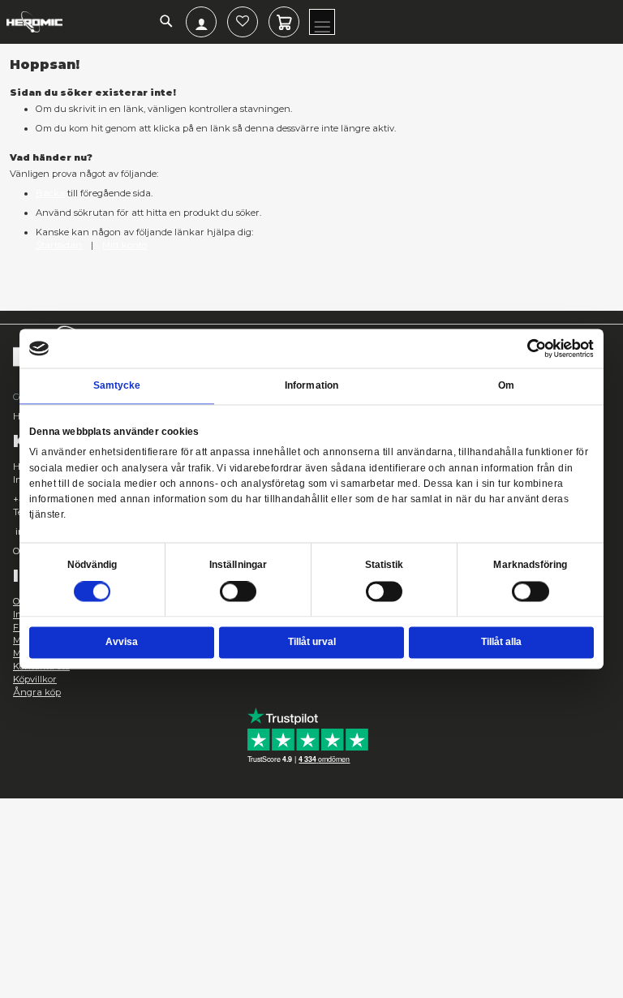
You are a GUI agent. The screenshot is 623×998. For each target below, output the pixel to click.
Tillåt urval (312, 642)
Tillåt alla (501, 642)
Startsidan (59, 245)
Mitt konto (124, 245)
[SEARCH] (166, 22)
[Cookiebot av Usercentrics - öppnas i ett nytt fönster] (537, 348)
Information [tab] (311, 385)
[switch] (238, 593)
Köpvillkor (35, 679)
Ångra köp (37, 692)
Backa (50, 193)
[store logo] (34, 21)
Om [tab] (506, 385)
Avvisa (121, 642)
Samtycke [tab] (117, 385)
